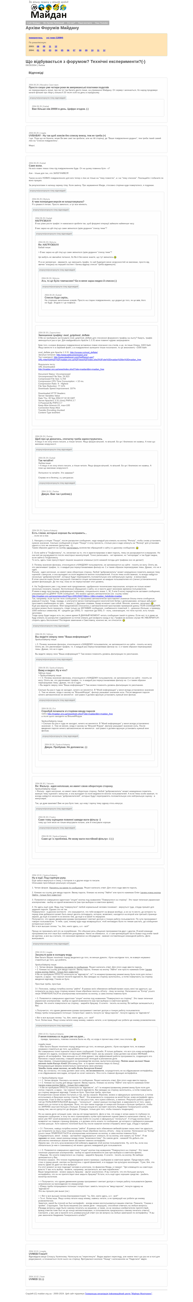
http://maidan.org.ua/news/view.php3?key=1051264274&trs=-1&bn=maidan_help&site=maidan (77, 596)
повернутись (36, 37)
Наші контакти (85, 23)
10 (92, 50)
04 (56, 50)
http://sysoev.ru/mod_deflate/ (84, 352)
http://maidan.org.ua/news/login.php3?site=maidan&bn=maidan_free (80, 714)
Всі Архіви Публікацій (53, 23)
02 (44, 50)
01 (38, 50)
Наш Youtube (101, 23)
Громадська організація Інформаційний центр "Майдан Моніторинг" (118, 1293)
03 (50, 50)
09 (44, 46)
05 (62, 50)
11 (50, 46)
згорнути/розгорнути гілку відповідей (47, 98)
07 (74, 50)
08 (38, 46)
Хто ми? (71, 23)
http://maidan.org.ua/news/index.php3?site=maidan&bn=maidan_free (71, 369)
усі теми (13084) (54, 37)
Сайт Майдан (33, 23)
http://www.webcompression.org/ (72, 355)
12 (56, 46)
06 (68, 50)
